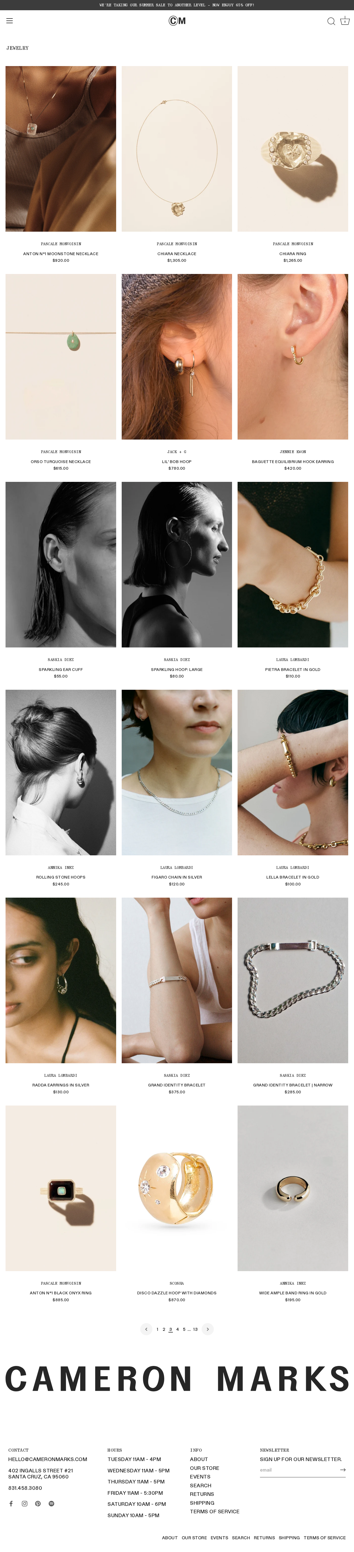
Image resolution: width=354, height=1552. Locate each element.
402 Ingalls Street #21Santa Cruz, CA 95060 (40, 1473)
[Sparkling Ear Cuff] (61, 564)
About (199, 1459)
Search (200, 1485)
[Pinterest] (38, 1502)
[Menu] (10, 21)
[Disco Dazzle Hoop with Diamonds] (177, 1188)
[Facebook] (11, 1502)
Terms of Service (215, 1511)
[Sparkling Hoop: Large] (177, 564)
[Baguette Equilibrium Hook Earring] (293, 357)
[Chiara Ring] (293, 149)
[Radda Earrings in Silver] (61, 980)
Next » (208, 1329)
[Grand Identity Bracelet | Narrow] (293, 980)
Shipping (202, 1502)
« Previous (146, 1329)
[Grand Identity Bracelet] (177, 980)
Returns (202, 1494)
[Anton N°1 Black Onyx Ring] (61, 1188)
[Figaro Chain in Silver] (177, 772)
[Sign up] (343, 1470)
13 (195, 1329)
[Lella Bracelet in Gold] (293, 772)
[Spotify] (51, 1502)
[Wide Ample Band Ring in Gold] (293, 1188)
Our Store (205, 1468)
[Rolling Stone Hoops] (61, 772)
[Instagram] (24, 1502)
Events (200, 1476)
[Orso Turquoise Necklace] (61, 357)
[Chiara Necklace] (177, 149)
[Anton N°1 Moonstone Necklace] (61, 149)
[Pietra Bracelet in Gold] (293, 564)
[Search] (331, 21)
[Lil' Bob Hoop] (177, 357)
